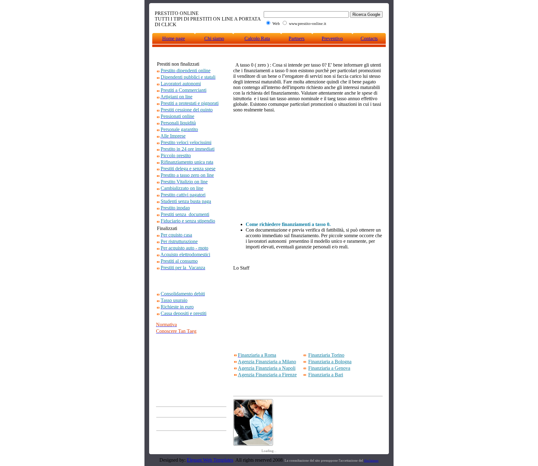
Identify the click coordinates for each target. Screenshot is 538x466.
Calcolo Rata (257, 38)
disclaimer (371, 460)
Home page (173, 38)
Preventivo (332, 38)
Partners (296, 38)
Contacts (369, 38)
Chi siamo (214, 38)
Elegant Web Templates (210, 460)
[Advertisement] (192, 280)
